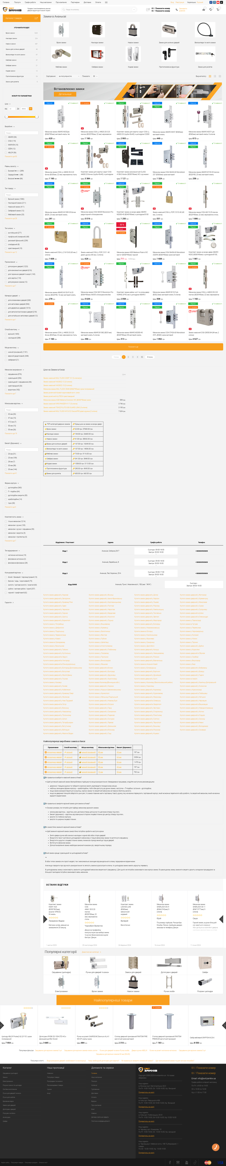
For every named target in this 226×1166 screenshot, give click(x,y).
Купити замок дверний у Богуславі (56, 671)
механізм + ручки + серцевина (21, 529)
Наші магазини (46, 2)
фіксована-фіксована (18, 563)
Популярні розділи (31, 1162)
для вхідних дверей (18, 266)
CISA (12, 141)
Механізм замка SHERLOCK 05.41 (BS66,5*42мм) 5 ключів (163, 908)
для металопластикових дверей (22, 312)
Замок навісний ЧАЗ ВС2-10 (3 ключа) (57, 385)
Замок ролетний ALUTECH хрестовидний (59, 396)
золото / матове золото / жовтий (22, 585)
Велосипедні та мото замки (15, 55)
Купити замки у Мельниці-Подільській (103, 697)
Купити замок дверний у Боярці (192, 671)
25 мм (12, 458)
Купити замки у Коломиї (189, 635)
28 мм (11, 462)
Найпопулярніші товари (113, 1000)
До (18, 109)
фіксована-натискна (17, 559)
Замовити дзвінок (183, 10)
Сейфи (5, 1121)
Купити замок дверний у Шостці (55, 617)
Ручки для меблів (9, 1097)
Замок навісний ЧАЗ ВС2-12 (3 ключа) (57, 382)
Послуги (17, 2)
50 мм (12, 426)
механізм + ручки (16, 525)
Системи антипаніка (10, 1089)
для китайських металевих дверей (23, 316)
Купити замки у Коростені (190, 650)
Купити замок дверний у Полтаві (101, 606)
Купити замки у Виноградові (100, 660)
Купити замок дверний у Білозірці (147, 624)
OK (31, 109)
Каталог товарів (14, 18)
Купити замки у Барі (187, 664)
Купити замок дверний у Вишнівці (147, 726)
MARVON (13, 145)
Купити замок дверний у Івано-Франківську (105, 598)
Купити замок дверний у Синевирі (193, 730)
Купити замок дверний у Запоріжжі (56, 598)
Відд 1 (65, 551)
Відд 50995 (72, 584)
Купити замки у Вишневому (99, 624)
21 (37, 65)
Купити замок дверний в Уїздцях (192, 715)
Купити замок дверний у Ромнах (146, 657)
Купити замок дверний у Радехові (102, 715)
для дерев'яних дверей (19, 308)
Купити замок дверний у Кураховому (148, 693)
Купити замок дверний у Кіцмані (146, 733)
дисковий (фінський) (18, 241)
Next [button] (221, 919)
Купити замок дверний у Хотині (192, 712)
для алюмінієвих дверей (19, 300)
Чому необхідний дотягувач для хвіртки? (103, 1061)
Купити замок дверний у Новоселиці (57, 712)
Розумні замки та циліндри (12, 1085)
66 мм (119, 762)
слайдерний (14, 244)
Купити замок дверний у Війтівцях (56, 730)
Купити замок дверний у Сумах (192, 606)
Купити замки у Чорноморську (191, 631)
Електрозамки (8, 1081)
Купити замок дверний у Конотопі (102, 617)
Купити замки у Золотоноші (99, 631)
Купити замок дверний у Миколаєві (193, 602)
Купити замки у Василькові (53, 646)
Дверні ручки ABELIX (139, 1050)
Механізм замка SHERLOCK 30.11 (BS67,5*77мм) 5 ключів (199, 908)
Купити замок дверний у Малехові (56, 697)
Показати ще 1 (10, 320)
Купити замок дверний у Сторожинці (148, 712)
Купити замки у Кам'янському (145, 635)
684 (82, 1043)
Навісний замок (16, 207)
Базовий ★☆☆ (16, 171)
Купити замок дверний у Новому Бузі (103, 701)
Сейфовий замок (16, 211)
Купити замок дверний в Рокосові (147, 730)
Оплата (98, 2)
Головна (6, 2)
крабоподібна (15, 499)
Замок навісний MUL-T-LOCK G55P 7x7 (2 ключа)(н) (62, 378)
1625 (36, 33)
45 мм (119, 752)
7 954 (8, 1043)
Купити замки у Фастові (98, 635)
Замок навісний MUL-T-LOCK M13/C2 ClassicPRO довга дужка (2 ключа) (70, 411)
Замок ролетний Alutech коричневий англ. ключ (61, 393)
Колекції (94, 1085)
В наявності (74, 103)
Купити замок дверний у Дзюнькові (102, 726)
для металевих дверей (19, 304)
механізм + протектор (17, 537)
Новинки (50, 1073)
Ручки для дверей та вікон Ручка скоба (114, 1050)
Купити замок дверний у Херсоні (146, 598)
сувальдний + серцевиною (20, 382)
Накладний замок (17, 203)
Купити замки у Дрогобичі (144, 646)
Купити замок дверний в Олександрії (194, 617)
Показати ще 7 (10, 286)
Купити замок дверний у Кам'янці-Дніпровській (198, 682)
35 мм (12, 469)
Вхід (172, 2)
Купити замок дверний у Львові (146, 602)
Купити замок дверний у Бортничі (147, 671)
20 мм (12, 454)
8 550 (196, 1043)
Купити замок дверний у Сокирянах (102, 712)
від (6, 109)
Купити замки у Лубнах (98, 639)
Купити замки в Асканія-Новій (145, 664)
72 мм (100, 772)
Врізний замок (16, 199)
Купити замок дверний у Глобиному (102, 650)
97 (37, 55)
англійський (15, 233)
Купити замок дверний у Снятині (146, 719)
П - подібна (14, 491)
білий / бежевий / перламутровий (22, 577)
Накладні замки (11, 38)
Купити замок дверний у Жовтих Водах (58, 733)
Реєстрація (180, 2)
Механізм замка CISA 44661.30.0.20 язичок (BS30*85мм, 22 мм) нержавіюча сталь (91, 911)
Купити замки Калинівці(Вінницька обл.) (104, 682)
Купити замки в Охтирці (143, 631)
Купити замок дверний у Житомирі (193, 595)
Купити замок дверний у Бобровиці (193, 668)
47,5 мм (12, 422)
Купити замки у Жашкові (98, 664)
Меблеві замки (11, 60)
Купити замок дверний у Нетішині (193, 697)
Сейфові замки (11, 65)
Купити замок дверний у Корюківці (147, 690)
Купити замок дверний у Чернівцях (193, 701)
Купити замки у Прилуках (98, 657)
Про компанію (61, 2)
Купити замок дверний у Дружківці (102, 675)
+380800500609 (202, 551)
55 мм (12, 430)
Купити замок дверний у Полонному (57, 715)
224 (36, 38)
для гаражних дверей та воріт (21, 274)
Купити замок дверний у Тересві (101, 722)
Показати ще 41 (11, 473)
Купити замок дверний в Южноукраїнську (59, 664)
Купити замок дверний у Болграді (102, 671)
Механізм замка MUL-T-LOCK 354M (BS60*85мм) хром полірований (68, 389)
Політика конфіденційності (100, 1121)
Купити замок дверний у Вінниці (101, 595)
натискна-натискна (17, 555)
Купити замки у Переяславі (190, 628)
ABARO (12, 137)
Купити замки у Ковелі (52, 639)
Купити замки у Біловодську (145, 668)
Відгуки (93, 1101)
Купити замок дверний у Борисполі (56, 620)
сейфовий (13, 360)
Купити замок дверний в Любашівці (193, 693)
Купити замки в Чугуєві (189, 624)
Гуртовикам (95, 1089)
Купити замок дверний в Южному (102, 730)
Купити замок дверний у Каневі (55, 686)
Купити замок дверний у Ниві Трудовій (58, 701)
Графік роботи (30, 2)
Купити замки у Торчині (189, 642)
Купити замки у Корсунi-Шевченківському (105, 690)
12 (37, 71)
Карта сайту (5, 1162)
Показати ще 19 (11, 433)
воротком (14, 390)
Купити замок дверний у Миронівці (147, 697)
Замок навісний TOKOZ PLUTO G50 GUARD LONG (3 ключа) (65, 407)
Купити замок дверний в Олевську (147, 701)
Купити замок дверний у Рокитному (148, 715)
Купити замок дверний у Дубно (192, 646)
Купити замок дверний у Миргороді (147, 620)
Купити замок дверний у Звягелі (146, 617)
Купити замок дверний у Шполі (55, 719)
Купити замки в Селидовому (54, 642)
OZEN (12, 149)
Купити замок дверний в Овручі (55, 657)
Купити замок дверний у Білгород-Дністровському (62, 668)
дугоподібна (15, 488)
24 (37, 76)
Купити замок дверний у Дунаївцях (147, 675)
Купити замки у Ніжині (188, 639)
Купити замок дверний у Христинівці (103, 679)
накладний (14, 338)
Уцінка (49, 1089)
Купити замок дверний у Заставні (147, 708)
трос (11, 503)
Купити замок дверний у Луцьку (101, 620)
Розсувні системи (9, 1113)
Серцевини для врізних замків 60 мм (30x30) (113, 1054)
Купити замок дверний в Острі (54, 704)
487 (36, 44)
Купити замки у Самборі (189, 657)
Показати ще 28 (11, 218)
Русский (200, 2)
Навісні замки (11, 44)
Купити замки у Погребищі (53, 624)
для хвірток (14, 278)
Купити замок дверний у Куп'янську (57, 653)
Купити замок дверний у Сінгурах (101, 719)
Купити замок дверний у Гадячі (192, 675)
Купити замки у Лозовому (99, 653)
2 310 (121, 1043)
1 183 (158, 1043)
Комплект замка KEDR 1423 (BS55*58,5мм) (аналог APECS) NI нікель (55, 909)
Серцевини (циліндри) (10, 1073)
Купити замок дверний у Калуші (146, 650)
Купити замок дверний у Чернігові (102, 609)
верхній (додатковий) (18, 356)
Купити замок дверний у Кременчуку (194, 598)
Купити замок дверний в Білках (101, 668)
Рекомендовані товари (55, 1085)
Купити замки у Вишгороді (190, 660)
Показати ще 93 (11, 156)
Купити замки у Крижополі (99, 693)
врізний (13, 334)
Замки (5, 1077)
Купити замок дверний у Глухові (55, 679)
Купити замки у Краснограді (191, 690)
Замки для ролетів (12, 82)
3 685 (45, 1043)
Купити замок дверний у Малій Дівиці (57, 675)
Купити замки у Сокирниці (144, 642)
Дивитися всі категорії (90, 952)
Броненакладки (8, 1101)
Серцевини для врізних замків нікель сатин (80, 1050)
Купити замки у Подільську (53, 631)
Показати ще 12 (11, 252)
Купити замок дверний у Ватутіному (57, 726)
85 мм (100, 752)
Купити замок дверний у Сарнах (55, 613)
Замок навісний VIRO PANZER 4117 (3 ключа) (60, 404)
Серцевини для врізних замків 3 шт (48, 1050)
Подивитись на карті (146, 1092)
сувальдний (15, 378)
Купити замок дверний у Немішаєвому (149, 653)
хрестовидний (15, 248)
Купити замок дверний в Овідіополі (147, 704)
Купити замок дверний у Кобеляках (57, 690)
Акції (48, 1093)
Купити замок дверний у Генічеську (147, 613)
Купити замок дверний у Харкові (55, 595)
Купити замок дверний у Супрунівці (193, 609)
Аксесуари (6, 1117)
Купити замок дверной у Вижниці (56, 708)
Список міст (43, 1162)
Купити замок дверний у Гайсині (55, 650)
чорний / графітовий (17, 593)
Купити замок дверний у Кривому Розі (58, 602)
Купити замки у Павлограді (190, 620)
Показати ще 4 (10, 507)
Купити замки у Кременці (98, 628)
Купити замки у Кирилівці (144, 686)
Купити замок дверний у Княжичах (193, 686)
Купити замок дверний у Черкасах (56, 609)
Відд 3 (65, 573)
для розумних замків (17, 282)
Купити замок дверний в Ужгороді (56, 660)
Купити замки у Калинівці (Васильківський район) (153, 682)
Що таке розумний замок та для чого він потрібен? (175, 1061)
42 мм (12, 414)
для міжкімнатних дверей (20, 270)
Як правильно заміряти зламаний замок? (137, 1061)
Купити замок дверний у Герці (100, 708)
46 (37, 49)
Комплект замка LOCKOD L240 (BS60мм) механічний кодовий (127, 909)
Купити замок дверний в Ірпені (192, 613)
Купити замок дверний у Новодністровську (196, 708)
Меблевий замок (16, 215)
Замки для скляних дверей (15, 49)
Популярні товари (53, 1077)
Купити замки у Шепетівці (99, 642)
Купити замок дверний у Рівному (147, 606)
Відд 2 (65, 562)
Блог (93, 1109)
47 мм (12, 418)
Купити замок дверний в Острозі (101, 704)
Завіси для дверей (9, 1105)
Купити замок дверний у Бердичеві (102, 613)
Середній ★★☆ (15, 175)
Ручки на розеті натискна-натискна (163, 1050)
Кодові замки (10, 71)
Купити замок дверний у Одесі (54, 606)
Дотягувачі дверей (9, 1109)
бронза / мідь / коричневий (20, 581)
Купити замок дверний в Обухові (192, 653)
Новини (94, 1113)
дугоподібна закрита (17, 495)
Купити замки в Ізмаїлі (188, 679)
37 (37, 60)
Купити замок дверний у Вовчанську (148, 660)
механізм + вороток (17, 533)
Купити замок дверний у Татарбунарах (58, 722)
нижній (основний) (18, 352)
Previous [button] (45, 919)
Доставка (87, 2)
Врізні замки (10, 33)
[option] (61, 919)
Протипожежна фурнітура (15, 76)
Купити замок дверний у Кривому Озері (58, 693)
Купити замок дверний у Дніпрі (146, 595)
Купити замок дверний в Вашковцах (194, 704)
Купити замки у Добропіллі (53, 628)
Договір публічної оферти (100, 1117)
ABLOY (12, 153)
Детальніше (65, 94)
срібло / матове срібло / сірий (21, 589)
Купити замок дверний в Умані (191, 722)
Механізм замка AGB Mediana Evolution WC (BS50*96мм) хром (67, 400)
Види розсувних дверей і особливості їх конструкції (66, 1061)
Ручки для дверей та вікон (12, 1093)
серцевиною (15, 374)
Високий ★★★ (15, 179)
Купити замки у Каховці (52, 682)
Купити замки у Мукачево (144, 639)
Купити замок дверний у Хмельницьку (149, 609)
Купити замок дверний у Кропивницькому (105, 602)
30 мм (12, 465)
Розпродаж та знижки (55, 1081)
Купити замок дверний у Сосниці (192, 719)
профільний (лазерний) (18, 237)
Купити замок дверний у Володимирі (194, 726)
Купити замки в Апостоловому (100, 646)
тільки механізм (17, 521)
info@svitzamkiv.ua (207, 1078)
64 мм (119, 757)
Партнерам (75, 2)
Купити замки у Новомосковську (147, 628)
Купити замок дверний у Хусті (145, 679)
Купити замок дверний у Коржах (101, 686)
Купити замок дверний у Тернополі (147, 722)
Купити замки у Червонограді (54, 635)
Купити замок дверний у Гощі (100, 733)
